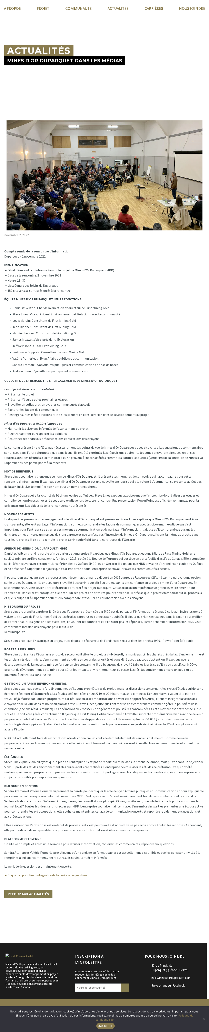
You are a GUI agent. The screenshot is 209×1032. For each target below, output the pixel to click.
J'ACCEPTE (105, 1026)
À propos (12, 9)
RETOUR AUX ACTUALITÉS (28, 894)
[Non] (204, 1019)
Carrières (154, 9)
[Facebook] (7, 917)
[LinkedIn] (30, 917)
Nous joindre (192, 9)
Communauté (78, 9)
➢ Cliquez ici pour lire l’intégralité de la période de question (45, 875)
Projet (43, 9)
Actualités (118, 9)
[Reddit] (36, 917)
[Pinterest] (18, 917)
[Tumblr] (24, 917)
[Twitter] (12, 917)
